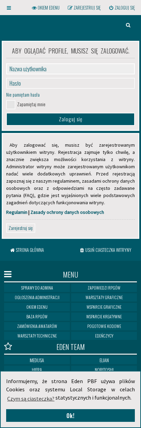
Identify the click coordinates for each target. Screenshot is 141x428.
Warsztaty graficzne (104, 297)
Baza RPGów (37, 316)
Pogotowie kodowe (104, 326)
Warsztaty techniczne (37, 336)
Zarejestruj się (21, 227)
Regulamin (16, 212)
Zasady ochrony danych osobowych (67, 212)
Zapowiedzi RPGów (104, 288)
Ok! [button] (70, 416)
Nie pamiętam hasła (23, 94)
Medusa (37, 360)
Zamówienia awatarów (37, 326)
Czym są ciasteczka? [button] (30, 398)
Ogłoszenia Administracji (37, 297)
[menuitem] (121, 8)
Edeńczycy (104, 336)
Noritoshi (104, 369)
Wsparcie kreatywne (104, 316)
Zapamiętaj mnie (31, 104)
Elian (104, 360)
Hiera (37, 369)
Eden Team (70, 347)
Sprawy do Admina (37, 288)
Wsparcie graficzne (104, 307)
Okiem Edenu (37, 307)
